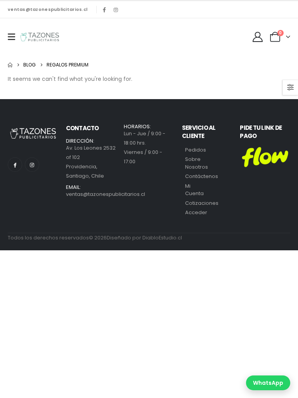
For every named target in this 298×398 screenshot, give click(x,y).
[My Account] (258, 37)
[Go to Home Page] (10, 65)
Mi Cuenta (194, 189)
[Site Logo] (39, 37)
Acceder (196, 212)
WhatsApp (268, 383)
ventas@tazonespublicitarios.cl (47, 9)
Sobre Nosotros (196, 163)
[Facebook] (104, 10)
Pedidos (195, 150)
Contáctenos (201, 176)
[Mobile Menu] (11, 37)
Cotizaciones (201, 203)
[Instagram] (116, 10)
